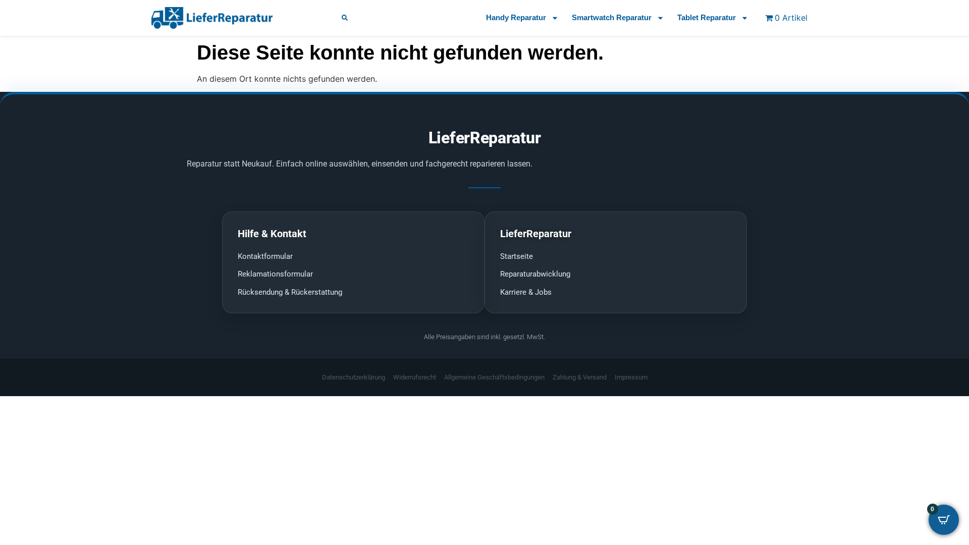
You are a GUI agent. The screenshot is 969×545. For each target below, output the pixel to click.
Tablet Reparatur (706, 17)
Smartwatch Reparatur (612, 17)
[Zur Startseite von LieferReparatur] (234, 17)
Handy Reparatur (516, 17)
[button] (345, 18)
